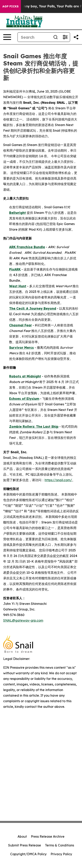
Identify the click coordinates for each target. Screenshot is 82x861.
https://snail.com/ (58, 480)
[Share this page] (76, 37)
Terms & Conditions (59, 845)
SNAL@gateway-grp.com (23, 620)
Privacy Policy (61, 854)
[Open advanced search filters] (65, 37)
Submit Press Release (24, 845)
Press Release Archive (47, 836)
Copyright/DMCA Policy (28, 854)
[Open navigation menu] (7, 37)
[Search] (55, 37)
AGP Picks (10, 6)
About (22, 836)
